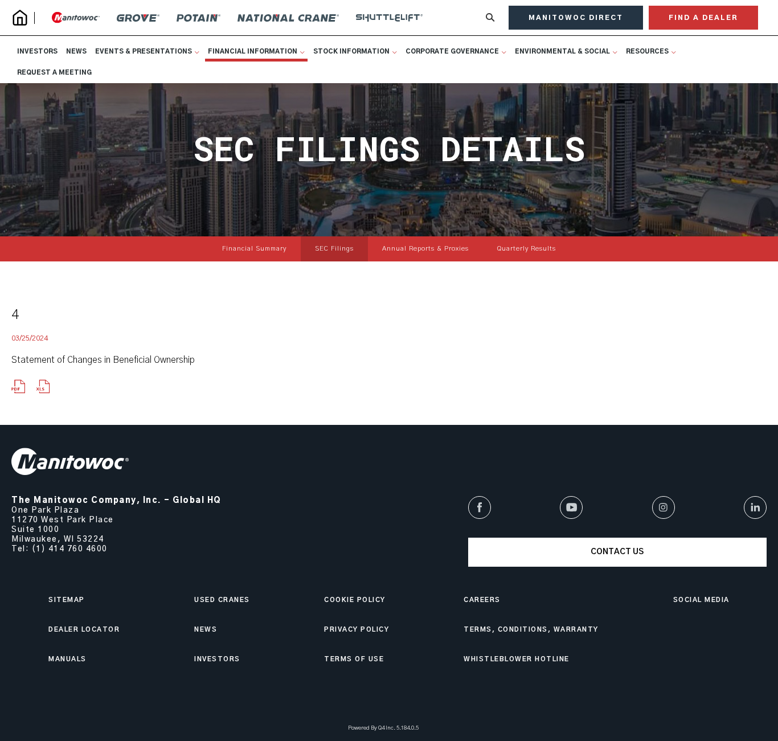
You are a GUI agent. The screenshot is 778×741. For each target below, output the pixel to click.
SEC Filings (334, 248)
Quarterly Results (526, 248)
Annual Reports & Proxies (425, 248)
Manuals (67, 659)
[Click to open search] (490, 17)
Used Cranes (222, 600)
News (205, 630)
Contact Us (617, 552)
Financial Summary (254, 248)
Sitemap (66, 600)
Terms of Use (354, 659)
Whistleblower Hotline (517, 659)
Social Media (701, 600)
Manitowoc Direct (576, 17)
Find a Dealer (703, 17)
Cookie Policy (355, 600)
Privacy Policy (356, 630)
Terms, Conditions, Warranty (531, 630)
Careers (482, 600)
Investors (217, 659)
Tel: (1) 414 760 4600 (59, 549)
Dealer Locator (84, 630)
